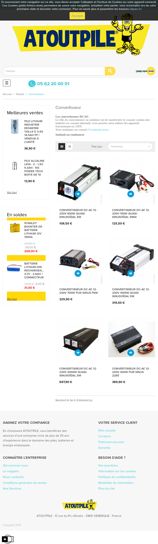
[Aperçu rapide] (78, 194)
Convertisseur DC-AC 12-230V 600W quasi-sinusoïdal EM (78, 213)
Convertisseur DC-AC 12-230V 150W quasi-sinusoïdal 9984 (131, 213)
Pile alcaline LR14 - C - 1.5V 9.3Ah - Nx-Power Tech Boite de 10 (34, 167)
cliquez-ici (135, 8)
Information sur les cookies (117, 471)
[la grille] (61, 146)
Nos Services (12, 489)
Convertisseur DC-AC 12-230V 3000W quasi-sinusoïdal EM (78, 372)
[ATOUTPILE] (79, 36)
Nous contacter (13, 477)
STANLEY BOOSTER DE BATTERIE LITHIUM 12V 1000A (33, 230)
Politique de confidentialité (116, 477)
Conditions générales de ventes (25, 483)
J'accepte (77, 15)
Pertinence (131, 146)
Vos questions (108, 465)
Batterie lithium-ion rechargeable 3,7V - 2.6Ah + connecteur (35, 270)
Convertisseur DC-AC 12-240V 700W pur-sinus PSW (78, 291)
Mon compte (107, 430)
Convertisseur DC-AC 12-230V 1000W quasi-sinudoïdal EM (131, 293)
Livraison (104, 436)
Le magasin (11, 471)
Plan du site (106, 489)
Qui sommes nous (15, 465)
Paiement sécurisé (111, 442)
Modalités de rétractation (115, 483)
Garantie (104, 448)
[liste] (69, 146)
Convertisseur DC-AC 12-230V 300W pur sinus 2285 (131, 372)
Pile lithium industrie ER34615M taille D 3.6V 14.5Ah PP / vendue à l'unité (33, 131)
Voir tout (12, 192)
